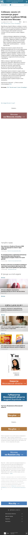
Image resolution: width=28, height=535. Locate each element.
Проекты (7, 519)
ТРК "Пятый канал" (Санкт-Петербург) (11, 23)
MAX (10, 84)
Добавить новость (15, 510)
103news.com (13, 485)
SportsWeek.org (3, 487)
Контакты (7, 521)
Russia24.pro (23, 487)
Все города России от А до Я (8, 103)
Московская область (10, 513)
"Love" (12, 487)
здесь (11, 473)
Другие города (9, 516)
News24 (15, 487)
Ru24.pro (18, 487)
